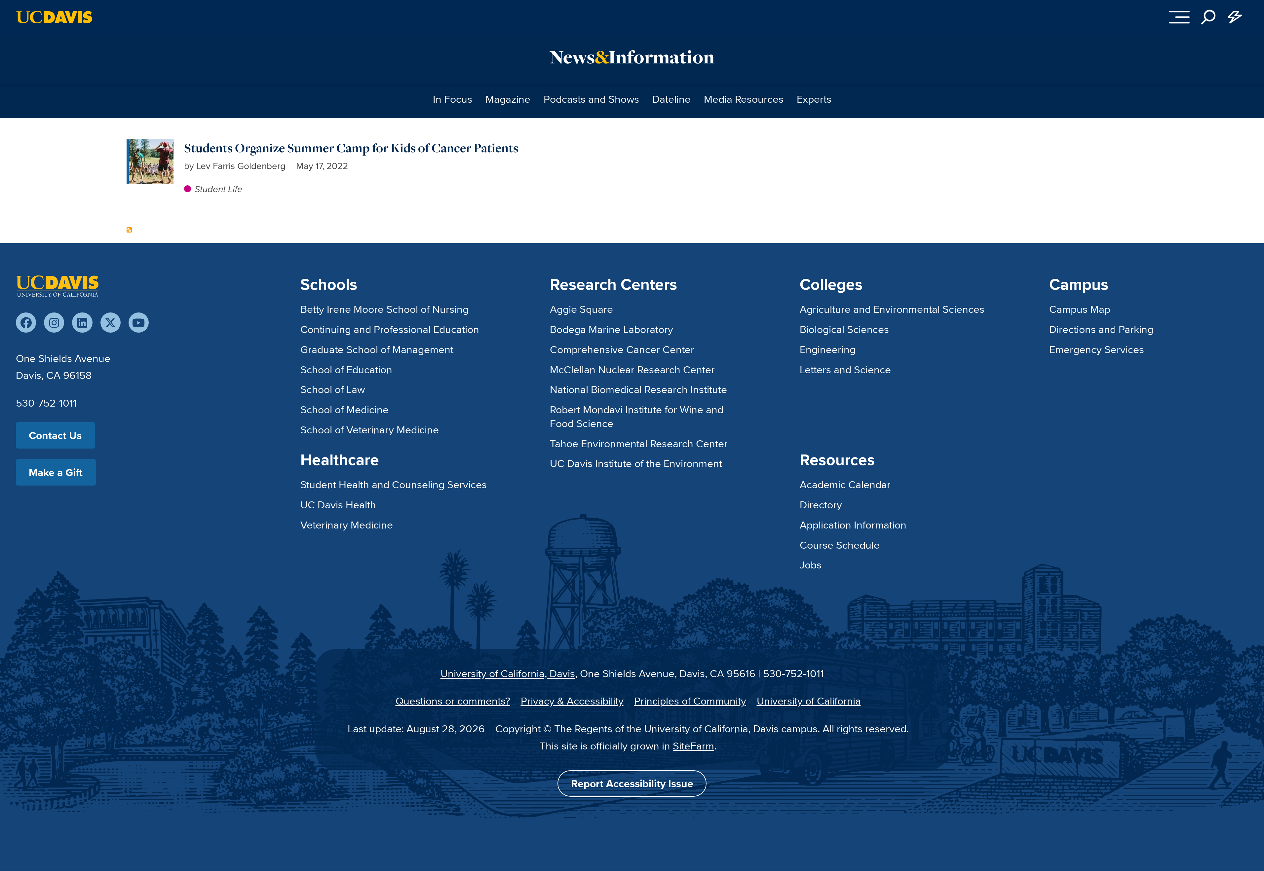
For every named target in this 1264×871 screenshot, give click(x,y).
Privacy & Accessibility (572, 700)
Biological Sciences (844, 329)
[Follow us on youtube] (139, 322)
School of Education (346, 369)
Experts (814, 98)
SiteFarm (693, 745)
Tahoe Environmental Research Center (639, 443)
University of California (809, 700)
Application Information (853, 524)
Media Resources (744, 98)
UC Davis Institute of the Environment (636, 463)
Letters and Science (845, 369)
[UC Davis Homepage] (54, 17)
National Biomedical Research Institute (638, 389)
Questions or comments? (453, 700)
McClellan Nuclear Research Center (632, 369)
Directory (821, 504)
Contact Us (55, 435)
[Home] (57, 286)
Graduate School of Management (376, 349)
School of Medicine (344, 409)
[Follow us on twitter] (110, 322)
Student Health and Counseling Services (393, 484)
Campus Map (1079, 308)
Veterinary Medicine (346, 524)
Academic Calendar (845, 484)
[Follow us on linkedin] (82, 322)
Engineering (828, 349)
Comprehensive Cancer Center (622, 349)
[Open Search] (1208, 17)
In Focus (452, 98)
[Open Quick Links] (1235, 17)
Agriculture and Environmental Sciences (892, 308)
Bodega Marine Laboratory (611, 329)
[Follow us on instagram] (54, 322)
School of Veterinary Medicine (369, 429)
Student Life (219, 189)
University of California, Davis (507, 673)
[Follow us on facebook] (26, 322)
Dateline (671, 98)
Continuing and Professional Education (389, 329)
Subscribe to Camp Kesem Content (129, 230)
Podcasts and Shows (591, 98)
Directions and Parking (1101, 329)
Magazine (507, 98)
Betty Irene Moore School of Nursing (384, 308)
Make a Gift (56, 472)
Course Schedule (840, 544)
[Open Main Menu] (1179, 17)
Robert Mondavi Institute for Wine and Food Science (636, 416)
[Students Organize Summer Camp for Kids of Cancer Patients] (151, 146)
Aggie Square (581, 308)
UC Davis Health (338, 504)
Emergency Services (1096, 349)
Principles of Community (690, 700)
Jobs (811, 564)
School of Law (332, 389)
